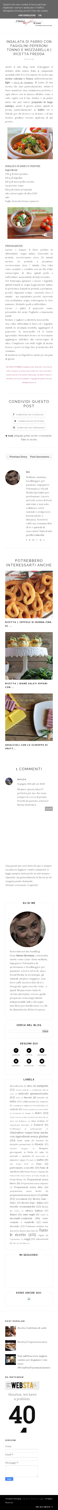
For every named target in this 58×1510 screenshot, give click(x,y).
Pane (39, 1163)
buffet (13, 1101)
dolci (38, 1113)
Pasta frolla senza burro (20, 1175)
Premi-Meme (16, 1179)
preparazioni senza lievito (25, 1191)
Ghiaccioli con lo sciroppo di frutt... (26, 746)
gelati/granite (36, 1129)
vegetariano (15, 1239)
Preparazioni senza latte (28, 1187)
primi (27, 435)
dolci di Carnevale (38, 1117)
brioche (41, 1097)
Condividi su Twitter (31, 421)
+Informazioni (26, 15)
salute (43, 1215)
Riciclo (45, 1206)
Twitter (29, 1055)
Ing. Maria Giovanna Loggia (33, 1499)
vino (14, 1243)
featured (38, 1124)
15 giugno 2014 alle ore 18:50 (31, 784)
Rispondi (49, 809)
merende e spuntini (20, 1156)
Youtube (42, 1066)
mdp (41, 1152)
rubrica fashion (34, 1210)
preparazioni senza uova (23, 1195)
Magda (21, 779)
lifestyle (39, 1144)
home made (23, 1140)
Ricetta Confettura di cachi (32, 1328)
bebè (18, 1098)
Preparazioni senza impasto (34, 1183)
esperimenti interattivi (19, 1125)
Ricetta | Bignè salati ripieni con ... (26, 685)
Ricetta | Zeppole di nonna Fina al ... (28, 624)
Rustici (13, 1214)
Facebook (16, 1055)
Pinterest (16, 1066)
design (28, 1113)
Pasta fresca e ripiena (34, 1171)
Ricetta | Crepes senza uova (32, 1342)
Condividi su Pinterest (31, 428)
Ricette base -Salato (33, 1202)
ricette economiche (41, 435)
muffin (40, 1159)
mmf (31, 1160)
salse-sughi (29, 1214)
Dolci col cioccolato (18, 1117)
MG (28, 472)
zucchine (23, 1243)
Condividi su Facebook (30, 414)
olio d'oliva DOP (19, 1164)
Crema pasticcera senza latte (35, 1109)
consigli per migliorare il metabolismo (29, 1105)
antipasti (18, 435)
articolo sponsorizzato (33, 1093)
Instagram (41, 1055)
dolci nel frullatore (18, 1121)
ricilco (17, 1211)
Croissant (17, 1113)
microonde (40, 1156)
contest (14, 1109)
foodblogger (15, 1129)
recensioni (21, 1199)
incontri (40, 1140)
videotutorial (42, 1239)
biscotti (28, 1097)
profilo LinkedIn (35, 534)
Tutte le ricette (29, 439)
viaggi (27, 1239)
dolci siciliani (37, 1121)
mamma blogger (19, 1148)
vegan (41, 1235)
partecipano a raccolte (22, 1167)
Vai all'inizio (43, 1507)
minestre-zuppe (17, 1160)
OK (39, 15)
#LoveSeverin (16, 1086)
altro (29, 1085)
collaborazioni (29, 1101)
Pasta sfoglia (40, 1175)
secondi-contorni (21, 1218)
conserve (44, 1101)
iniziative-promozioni (20, 1144)
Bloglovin (29, 1066)
